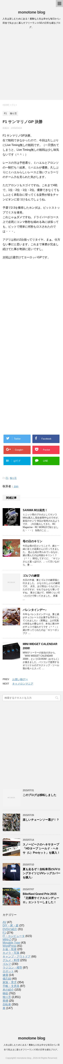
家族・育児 (10, 982)
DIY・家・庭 (11, 925)
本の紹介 (8, 989)
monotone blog (31, 12)
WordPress (9, 945)
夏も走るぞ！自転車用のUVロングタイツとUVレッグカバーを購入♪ (41, 873)
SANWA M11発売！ (35, 510)
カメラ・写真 (11, 952)
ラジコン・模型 (12, 967)
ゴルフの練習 (31, 575)
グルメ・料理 (11, 960)
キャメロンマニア (22, 683)
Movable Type (11, 942)
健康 (5, 974)
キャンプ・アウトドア (17, 956)
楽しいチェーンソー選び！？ (41, 819)
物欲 (5, 993)
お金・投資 (10, 949)
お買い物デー (20, 679)
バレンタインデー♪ (35, 609)
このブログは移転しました (39, 794)
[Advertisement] (31, 65)
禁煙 (5, 1000)
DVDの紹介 (10, 929)
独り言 (13, 478)
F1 (7, 478)
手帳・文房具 (11, 986)
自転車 (7, 1004)
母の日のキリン (32, 541)
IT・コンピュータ (14, 936)
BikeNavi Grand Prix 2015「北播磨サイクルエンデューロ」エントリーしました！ (41, 898)
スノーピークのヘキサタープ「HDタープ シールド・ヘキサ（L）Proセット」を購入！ (41, 848)
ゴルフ (7, 963)
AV (4, 922)
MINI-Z (7, 939)
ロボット (8, 971)
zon (16, 486)
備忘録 (7, 978)
